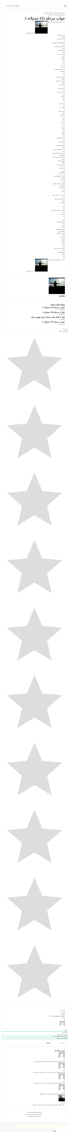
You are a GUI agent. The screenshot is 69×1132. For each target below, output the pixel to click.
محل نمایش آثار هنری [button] (59, 199)
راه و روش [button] (62, 115)
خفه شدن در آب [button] (61, 92)
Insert (54, 1131)
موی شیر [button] (62, 214)
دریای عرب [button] (62, 107)
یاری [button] (64, 256)
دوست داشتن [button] (61, 111)
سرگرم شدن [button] (62, 141)
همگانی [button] (63, 240)
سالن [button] (63, 134)
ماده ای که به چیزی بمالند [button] (59, 195)
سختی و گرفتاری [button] (61, 138)
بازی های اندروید (61, 14)
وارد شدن (62, 1012)
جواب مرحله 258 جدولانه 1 (53, 312)
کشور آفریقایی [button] (61, 252)
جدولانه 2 (54, 14)
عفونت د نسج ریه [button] (60, 164)
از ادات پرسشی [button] (61, 39)
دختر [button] (64, 99)
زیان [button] (64, 130)
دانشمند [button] (63, 96)
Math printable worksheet (34, 1116)
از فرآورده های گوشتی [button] (59, 46)
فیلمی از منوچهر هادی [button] (59, 176)
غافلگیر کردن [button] (61, 172)
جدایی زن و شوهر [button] (60, 80)
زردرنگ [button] (63, 126)
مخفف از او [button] (62, 202)
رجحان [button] (63, 119)
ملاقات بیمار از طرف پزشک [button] (58, 210)
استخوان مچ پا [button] (61, 50)
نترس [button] (63, 225)
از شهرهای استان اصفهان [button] (58, 42)
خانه (64, 13)
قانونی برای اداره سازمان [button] (58, 183)
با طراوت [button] (62, 58)
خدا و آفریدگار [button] (61, 88)
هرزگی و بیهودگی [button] (61, 233)
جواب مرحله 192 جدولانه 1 (53, 322)
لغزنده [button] (63, 191)
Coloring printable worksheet (34, 1112)
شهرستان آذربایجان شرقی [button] (58, 153)
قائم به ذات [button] (62, 179)
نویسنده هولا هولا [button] (61, 229)
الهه (64, 1092)
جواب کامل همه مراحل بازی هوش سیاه (48, 317)
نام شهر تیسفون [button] (61, 221)
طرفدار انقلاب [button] (61, 160)
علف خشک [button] (62, 168)
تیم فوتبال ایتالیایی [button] (60, 77)
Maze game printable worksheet (34, 1114)
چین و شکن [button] (62, 84)
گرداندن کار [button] (62, 187)
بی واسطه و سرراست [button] (59, 69)
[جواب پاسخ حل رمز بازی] (12, 5)
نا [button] (64, 218)
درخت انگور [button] (62, 103)
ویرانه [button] (63, 244)
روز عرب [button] (63, 122)
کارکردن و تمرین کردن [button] (59, 248)
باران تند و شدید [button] (61, 54)
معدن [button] (63, 206)
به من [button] (63, 61)
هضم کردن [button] (62, 237)
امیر (64, 1059)
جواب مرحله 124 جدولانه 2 (53, 307)
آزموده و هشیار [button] (61, 35)
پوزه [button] (64, 73)
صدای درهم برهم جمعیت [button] (59, 157)
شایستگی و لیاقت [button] (60, 145)
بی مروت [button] (62, 65)
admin (27, 33)
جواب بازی (59, 13)
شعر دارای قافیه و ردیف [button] (59, 149)
